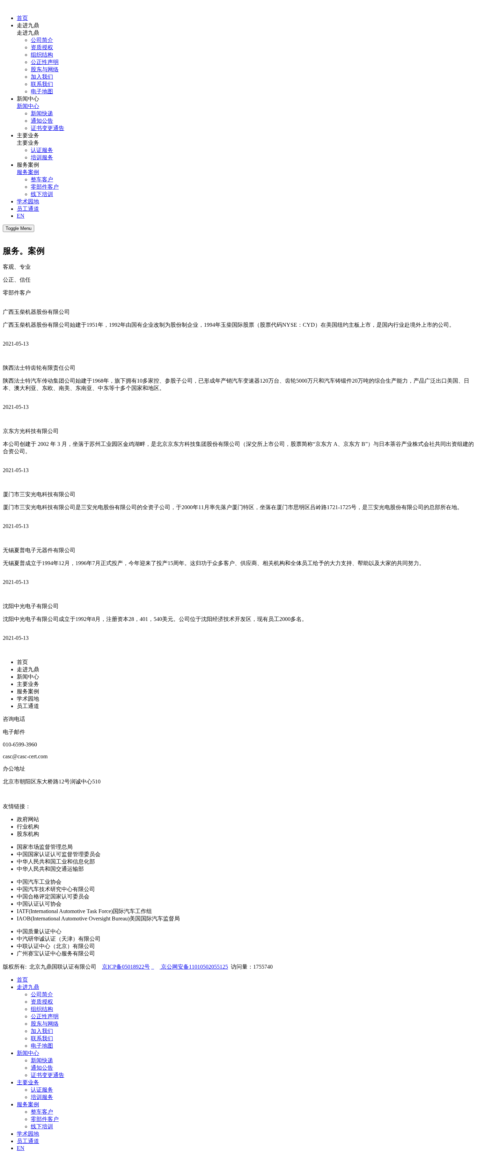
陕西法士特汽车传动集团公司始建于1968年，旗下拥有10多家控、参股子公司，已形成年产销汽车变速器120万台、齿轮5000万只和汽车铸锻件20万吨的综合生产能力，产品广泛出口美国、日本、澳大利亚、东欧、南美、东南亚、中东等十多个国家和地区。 (236, 384)
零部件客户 (45, 187)
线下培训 (42, 194)
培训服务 (42, 157)
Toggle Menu (18, 228)
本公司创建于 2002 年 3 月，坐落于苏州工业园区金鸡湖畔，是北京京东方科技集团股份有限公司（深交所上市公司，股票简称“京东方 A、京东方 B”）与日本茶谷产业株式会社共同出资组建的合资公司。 (238, 447)
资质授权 (42, 47)
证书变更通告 (47, 128)
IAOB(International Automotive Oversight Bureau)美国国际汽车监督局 (98, 918)
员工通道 (28, 209)
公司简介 (42, 40)
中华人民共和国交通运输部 (50, 869)
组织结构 (42, 55)
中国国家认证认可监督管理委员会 (59, 854)
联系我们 (42, 84)
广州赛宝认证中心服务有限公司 (56, 953)
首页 (22, 18)
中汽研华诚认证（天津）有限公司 (59, 939)
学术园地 (28, 201)
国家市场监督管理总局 (45, 847)
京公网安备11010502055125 (194, 967)
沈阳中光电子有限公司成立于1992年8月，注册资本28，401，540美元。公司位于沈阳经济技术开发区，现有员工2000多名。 (155, 619)
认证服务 (42, 150)
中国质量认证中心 (39, 931)
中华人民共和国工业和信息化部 (56, 862)
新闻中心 (28, 106)
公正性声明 (45, 62)
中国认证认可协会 (39, 904)
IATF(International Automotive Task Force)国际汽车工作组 (84, 911)
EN (20, 216)
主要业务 (28, 684)
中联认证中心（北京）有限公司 (56, 946)
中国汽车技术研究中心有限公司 (56, 889)
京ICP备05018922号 (126, 967)
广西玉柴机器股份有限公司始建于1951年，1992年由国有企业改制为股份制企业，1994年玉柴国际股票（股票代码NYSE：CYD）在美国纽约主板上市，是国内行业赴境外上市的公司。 (229, 325)
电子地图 (42, 91)
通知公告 (42, 121)
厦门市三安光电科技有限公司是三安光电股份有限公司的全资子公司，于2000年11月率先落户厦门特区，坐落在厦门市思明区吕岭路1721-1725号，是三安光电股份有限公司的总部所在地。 (233, 507)
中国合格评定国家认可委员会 (53, 896)
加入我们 (42, 77)
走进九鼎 (28, 669)
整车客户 (42, 179)
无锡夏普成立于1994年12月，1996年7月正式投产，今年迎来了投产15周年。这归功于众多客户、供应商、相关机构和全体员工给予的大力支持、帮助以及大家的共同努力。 (214, 563)
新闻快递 (42, 113)
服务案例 (28, 172)
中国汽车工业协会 (39, 882)
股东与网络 (45, 69)
